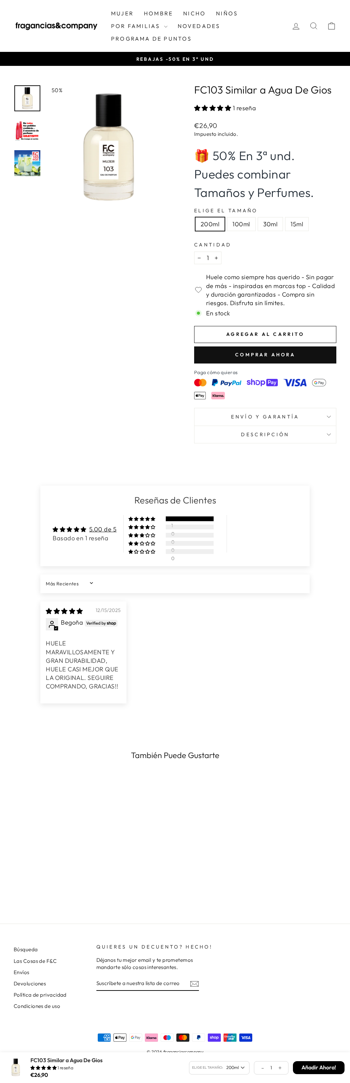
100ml (241, 224)
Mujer (122, 13)
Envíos (21, 972)
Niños (227, 13)
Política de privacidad (40, 995)
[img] (64, 611)
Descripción (265, 434)
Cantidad (213, 245)
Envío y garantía (265, 417)
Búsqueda (26, 949)
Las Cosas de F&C (35, 961)
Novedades (199, 26)
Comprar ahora (265, 355)
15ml (297, 224)
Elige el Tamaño (226, 211)
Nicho (194, 13)
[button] (213, 108)
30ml (270, 224)
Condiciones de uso (37, 1006)
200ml (210, 224)
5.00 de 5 (103, 529)
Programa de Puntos (151, 38)
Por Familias (136, 26)
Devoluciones (30, 983)
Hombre (158, 13)
